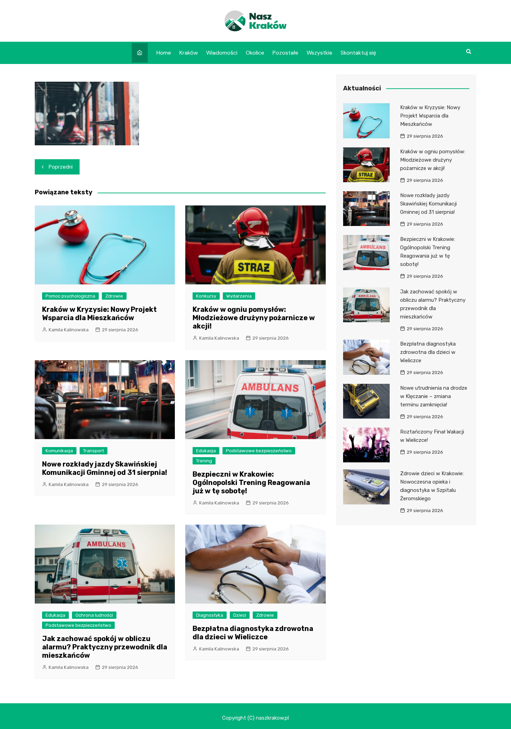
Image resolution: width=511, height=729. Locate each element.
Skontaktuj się (358, 52)
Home (163, 52)
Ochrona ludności (94, 615)
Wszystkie (319, 52)
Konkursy (206, 296)
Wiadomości (221, 52)
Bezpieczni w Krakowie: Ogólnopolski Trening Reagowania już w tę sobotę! (251, 482)
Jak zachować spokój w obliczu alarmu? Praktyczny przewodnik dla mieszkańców (104, 646)
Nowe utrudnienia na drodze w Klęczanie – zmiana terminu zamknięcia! (433, 396)
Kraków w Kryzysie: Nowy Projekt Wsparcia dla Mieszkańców (99, 313)
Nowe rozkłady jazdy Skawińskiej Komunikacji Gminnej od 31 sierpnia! (104, 468)
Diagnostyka (209, 615)
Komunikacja (59, 450)
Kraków (188, 52)
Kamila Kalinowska (69, 329)
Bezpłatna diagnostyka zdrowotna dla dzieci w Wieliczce (253, 632)
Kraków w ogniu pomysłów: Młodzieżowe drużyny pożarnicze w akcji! (254, 317)
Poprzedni (61, 166)
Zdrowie (114, 296)
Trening (204, 460)
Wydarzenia (239, 296)
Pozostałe (285, 52)
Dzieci (239, 615)
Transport (93, 450)
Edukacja (206, 450)
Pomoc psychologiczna (70, 296)
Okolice (255, 52)
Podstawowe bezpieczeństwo (259, 450)
